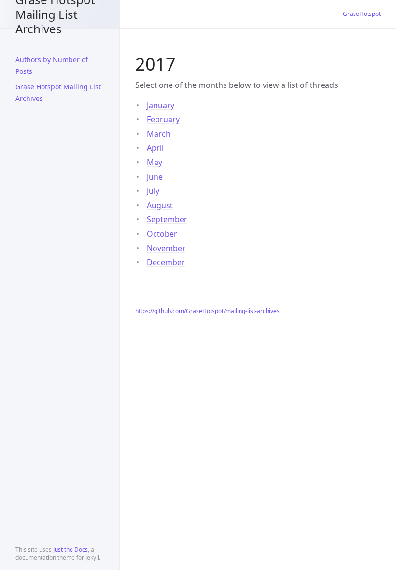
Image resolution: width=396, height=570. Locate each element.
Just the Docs (70, 549)
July (153, 190)
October (162, 233)
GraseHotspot (362, 14)
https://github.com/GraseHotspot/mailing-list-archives (207, 311)
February (163, 119)
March (158, 133)
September (167, 219)
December (166, 262)
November (166, 248)
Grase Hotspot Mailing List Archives (55, 14)
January (160, 105)
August (160, 205)
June (155, 176)
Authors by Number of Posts (51, 65)
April (155, 147)
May (154, 162)
